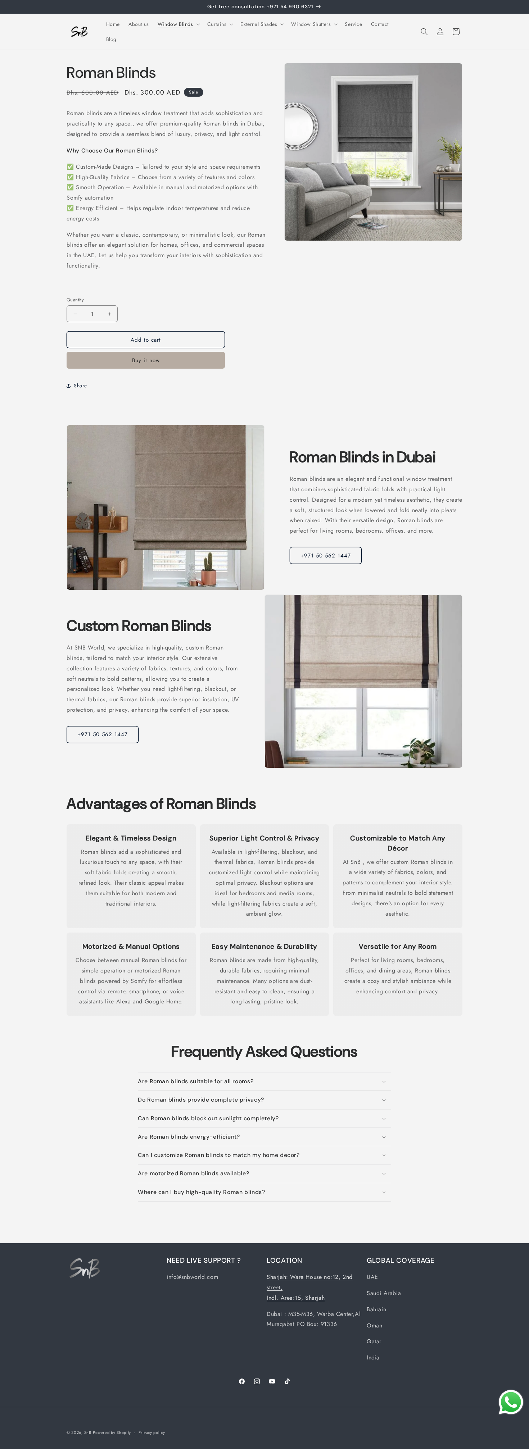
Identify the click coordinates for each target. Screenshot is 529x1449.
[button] (178, 24)
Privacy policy (152, 1432)
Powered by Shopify (112, 1432)
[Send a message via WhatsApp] (511, 1402)
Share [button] (80, 385)
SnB (87, 1432)
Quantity (75, 299)
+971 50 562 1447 (325, 556)
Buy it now (146, 360)
